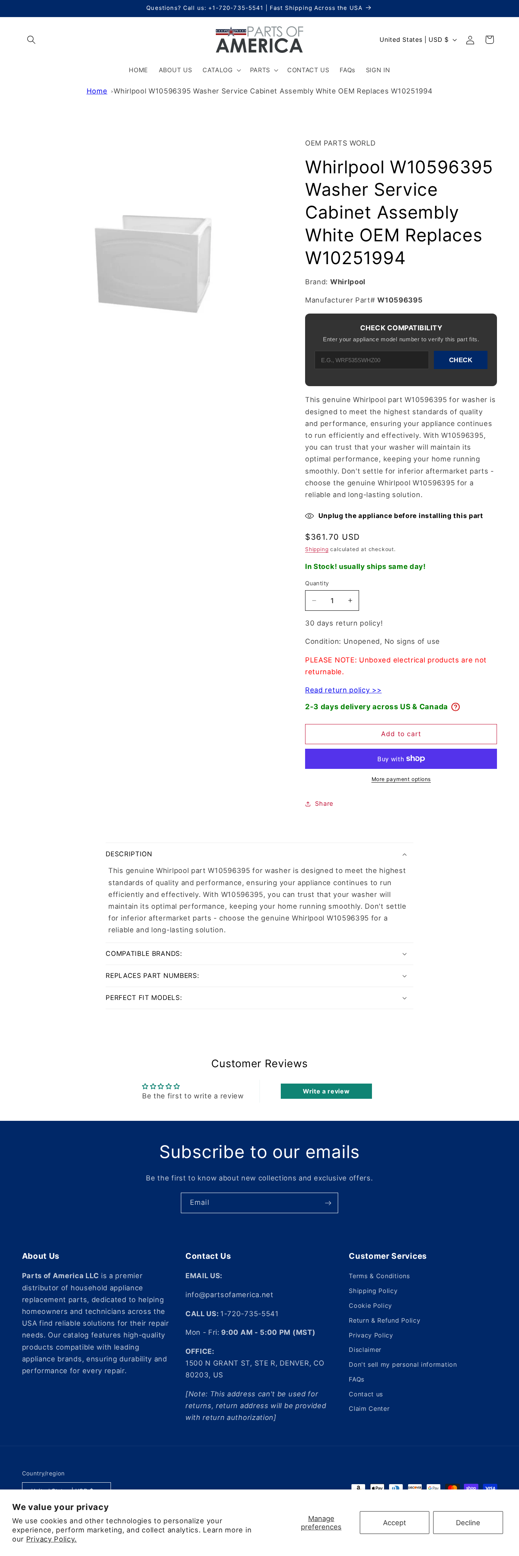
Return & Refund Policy (384, 1320)
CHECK (461, 360)
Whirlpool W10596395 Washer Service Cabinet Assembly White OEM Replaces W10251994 (273, 91)
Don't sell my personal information (403, 1365)
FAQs (356, 1379)
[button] (31, 39)
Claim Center (369, 1409)
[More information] (455, 706)
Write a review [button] (326, 1091)
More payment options (401, 779)
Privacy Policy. (51, 1539)
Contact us (366, 1394)
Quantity (317, 583)
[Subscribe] (328, 1203)
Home (97, 91)
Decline (468, 1522)
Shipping (316, 549)
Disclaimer (365, 1350)
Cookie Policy (370, 1306)
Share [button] (324, 803)
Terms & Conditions (379, 1276)
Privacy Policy (371, 1335)
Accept (394, 1522)
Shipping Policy (373, 1291)
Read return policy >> (343, 690)
